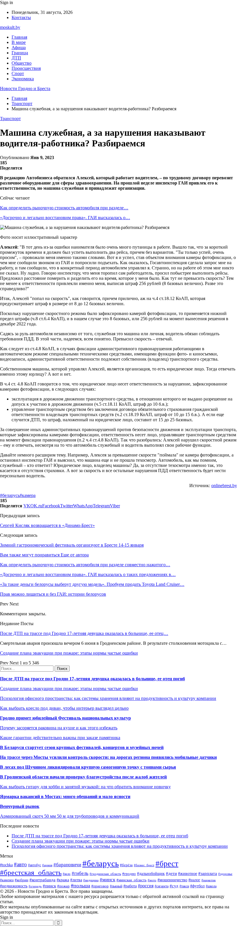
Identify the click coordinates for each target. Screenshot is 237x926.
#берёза (126, 865)
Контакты (21, 17)
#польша (80, 885)
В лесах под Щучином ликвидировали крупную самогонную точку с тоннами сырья (88, 767)
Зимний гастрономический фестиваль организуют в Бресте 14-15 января (72, 545)
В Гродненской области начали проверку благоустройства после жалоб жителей (83, 776)
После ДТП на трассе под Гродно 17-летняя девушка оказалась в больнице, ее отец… (84, 633)
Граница (20, 52)
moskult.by (10, 27)
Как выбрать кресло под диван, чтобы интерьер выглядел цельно (64, 708)
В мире (19, 42)
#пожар (63, 886)
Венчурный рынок (19, 806)
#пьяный (116, 886)
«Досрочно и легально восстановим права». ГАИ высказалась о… (65, 217)
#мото (152, 880)
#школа (211, 886)
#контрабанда (42, 879)
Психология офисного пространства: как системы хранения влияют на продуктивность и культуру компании (108, 698)
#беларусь (10, 495)
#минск (107, 879)
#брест (166, 863)
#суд (174, 886)
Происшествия (26, 68)
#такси (184, 886)
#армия (47, 865)
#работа (130, 886)
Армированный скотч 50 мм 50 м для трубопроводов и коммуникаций (69, 816)
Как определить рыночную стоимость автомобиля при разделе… (64, 207)
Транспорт (10, 118)
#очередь (35, 886)
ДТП (16, 57)
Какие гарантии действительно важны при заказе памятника (60, 737)
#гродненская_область (105, 873)
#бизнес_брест (144, 865)
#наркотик (208, 880)
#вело (67, 873)
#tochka (6, 864)
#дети (171, 873)
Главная (19, 37)
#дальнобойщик (151, 873)
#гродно (129, 874)
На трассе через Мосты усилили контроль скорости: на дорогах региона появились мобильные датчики (108, 757)
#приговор (100, 886)
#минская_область (131, 880)
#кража (63, 880)
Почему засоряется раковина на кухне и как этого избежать (58, 727)
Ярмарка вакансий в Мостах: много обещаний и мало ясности (65, 796)
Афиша (19, 47)
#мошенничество (172, 879)
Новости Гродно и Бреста (25, 88)
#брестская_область (31, 872)
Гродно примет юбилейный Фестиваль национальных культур (65, 718)
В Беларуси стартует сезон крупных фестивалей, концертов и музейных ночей (82, 747)
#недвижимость (13, 886)
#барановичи (67, 864)
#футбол (197, 886)
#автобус (34, 865)
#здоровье (225, 873)
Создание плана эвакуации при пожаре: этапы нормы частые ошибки (69, 653)
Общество (22, 63)
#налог (194, 880)
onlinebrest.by (224, 485)
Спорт (18, 73)
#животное (187, 873)
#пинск (49, 886)
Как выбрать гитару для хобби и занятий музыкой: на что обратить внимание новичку (85, 786)
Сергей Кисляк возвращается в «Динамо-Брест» (47, 525)
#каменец (7, 880)
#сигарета (162, 886)
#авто (20, 864)
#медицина (91, 880)
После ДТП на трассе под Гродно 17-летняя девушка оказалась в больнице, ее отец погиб (92, 678)
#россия (145, 885)
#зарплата (207, 873)
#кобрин (21, 880)
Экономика (23, 78)
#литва (76, 880)
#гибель (80, 873)
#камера (28, 495)
